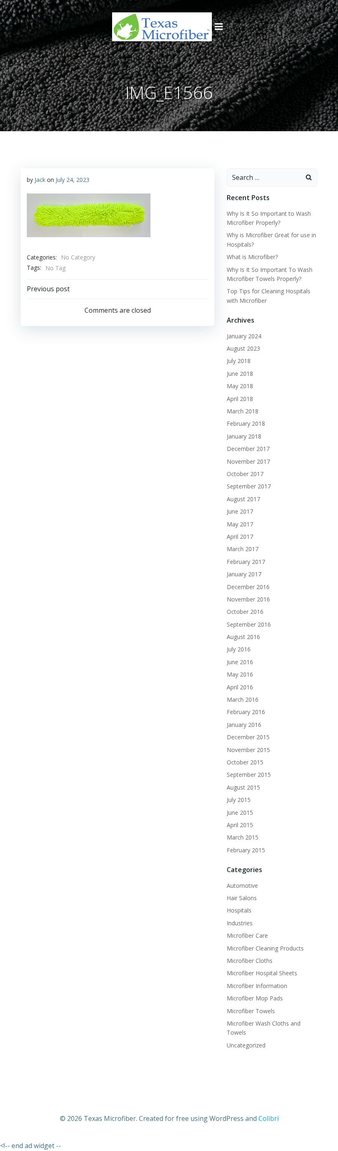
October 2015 (245, 762)
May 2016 (240, 674)
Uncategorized (246, 1045)
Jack (40, 180)
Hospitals (239, 910)
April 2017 (240, 536)
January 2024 (244, 336)
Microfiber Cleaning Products (265, 948)
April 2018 (240, 399)
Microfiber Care (247, 935)
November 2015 (248, 750)
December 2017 (248, 449)
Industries (240, 923)
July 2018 (239, 361)
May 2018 (240, 386)
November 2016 (248, 599)
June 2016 (240, 662)
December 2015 (248, 737)
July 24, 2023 (72, 180)
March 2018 (242, 411)
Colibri (268, 1118)
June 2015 (240, 812)
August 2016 (243, 637)
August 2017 (243, 499)
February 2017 (246, 562)
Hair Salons (242, 898)
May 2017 (240, 524)
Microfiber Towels (251, 1011)
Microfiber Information (257, 986)
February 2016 (246, 712)
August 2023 (243, 348)
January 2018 (244, 436)
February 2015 (246, 850)
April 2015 (240, 825)
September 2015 (249, 774)
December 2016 (248, 587)
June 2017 (240, 511)
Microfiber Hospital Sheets (262, 973)
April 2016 (240, 687)
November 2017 (248, 461)
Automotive (242, 885)
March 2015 (242, 837)
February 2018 (246, 423)
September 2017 (249, 486)
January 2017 (244, 574)
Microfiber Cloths (249, 961)
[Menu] (219, 27)
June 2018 (240, 373)
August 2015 (243, 787)
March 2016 (242, 699)
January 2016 (244, 725)
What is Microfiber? (252, 257)
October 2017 (245, 474)
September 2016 (249, 624)
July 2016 (239, 649)
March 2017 (242, 549)
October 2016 (245, 612)
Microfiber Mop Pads (255, 998)
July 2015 (239, 800)
